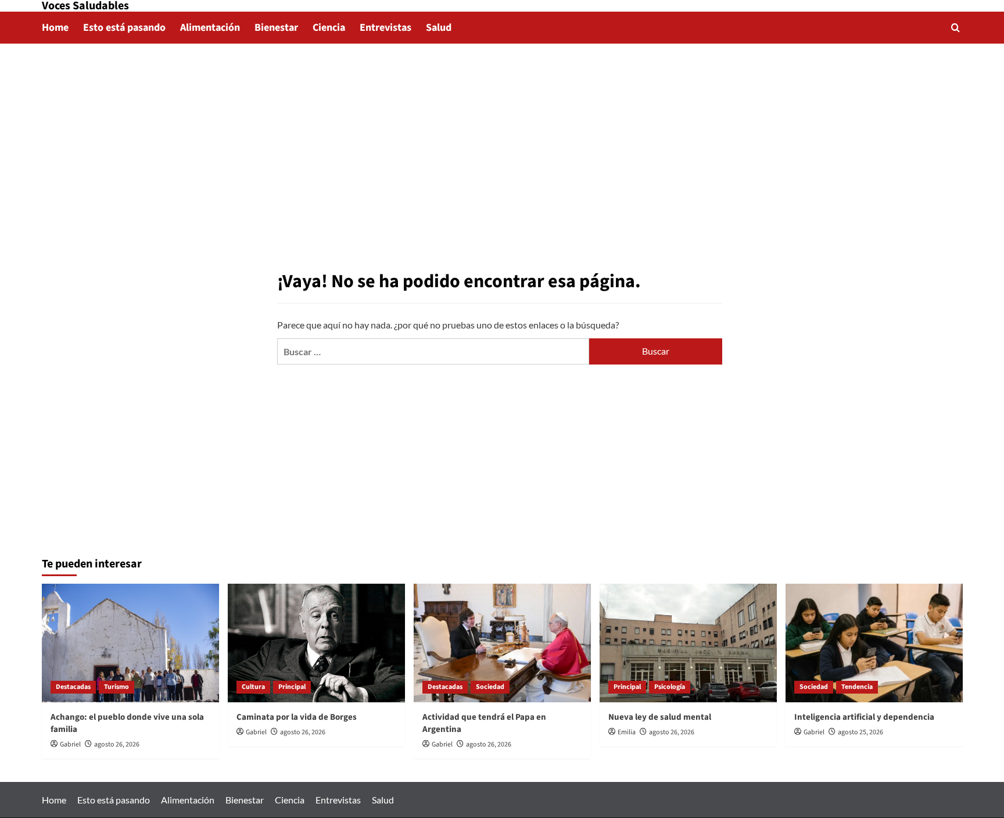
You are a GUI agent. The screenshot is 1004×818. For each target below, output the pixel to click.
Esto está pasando (124, 27)
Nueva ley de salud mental (659, 717)
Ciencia (329, 27)
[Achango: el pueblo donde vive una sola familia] (130, 643)
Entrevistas (385, 27)
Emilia (627, 732)
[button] (955, 27)
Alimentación (210, 27)
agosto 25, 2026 (860, 732)
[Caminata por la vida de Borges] (316, 643)
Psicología (669, 687)
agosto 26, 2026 (116, 744)
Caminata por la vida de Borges (296, 717)
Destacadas (73, 687)
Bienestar (276, 27)
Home (55, 27)
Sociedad (490, 687)
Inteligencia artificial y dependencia (864, 717)
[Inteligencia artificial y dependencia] (874, 643)
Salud (438, 27)
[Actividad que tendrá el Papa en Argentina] (502, 643)
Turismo (116, 687)
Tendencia (857, 687)
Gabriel (70, 744)
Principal (292, 687)
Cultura (253, 687)
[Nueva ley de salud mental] (688, 643)
